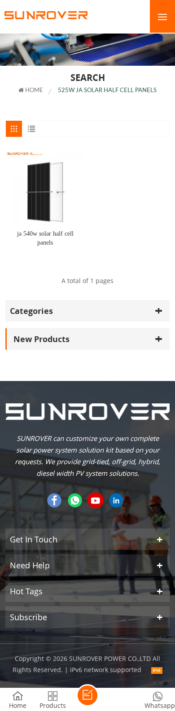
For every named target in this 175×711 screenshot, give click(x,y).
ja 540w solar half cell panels (45, 238)
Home (33, 90)
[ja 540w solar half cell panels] (45, 188)
